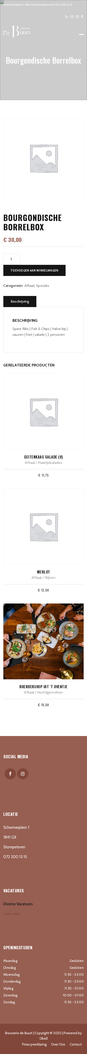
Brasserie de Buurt (19, 1033)
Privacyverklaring (34, 1044)
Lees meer (11, 913)
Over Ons (58, 1044)
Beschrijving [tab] (20, 301)
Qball (43, 1038)
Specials (42, 286)
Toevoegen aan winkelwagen (34, 270)
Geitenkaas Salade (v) (43, 457)
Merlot (43, 572)
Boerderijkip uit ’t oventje (43, 686)
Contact (76, 1044)
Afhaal (29, 286)
